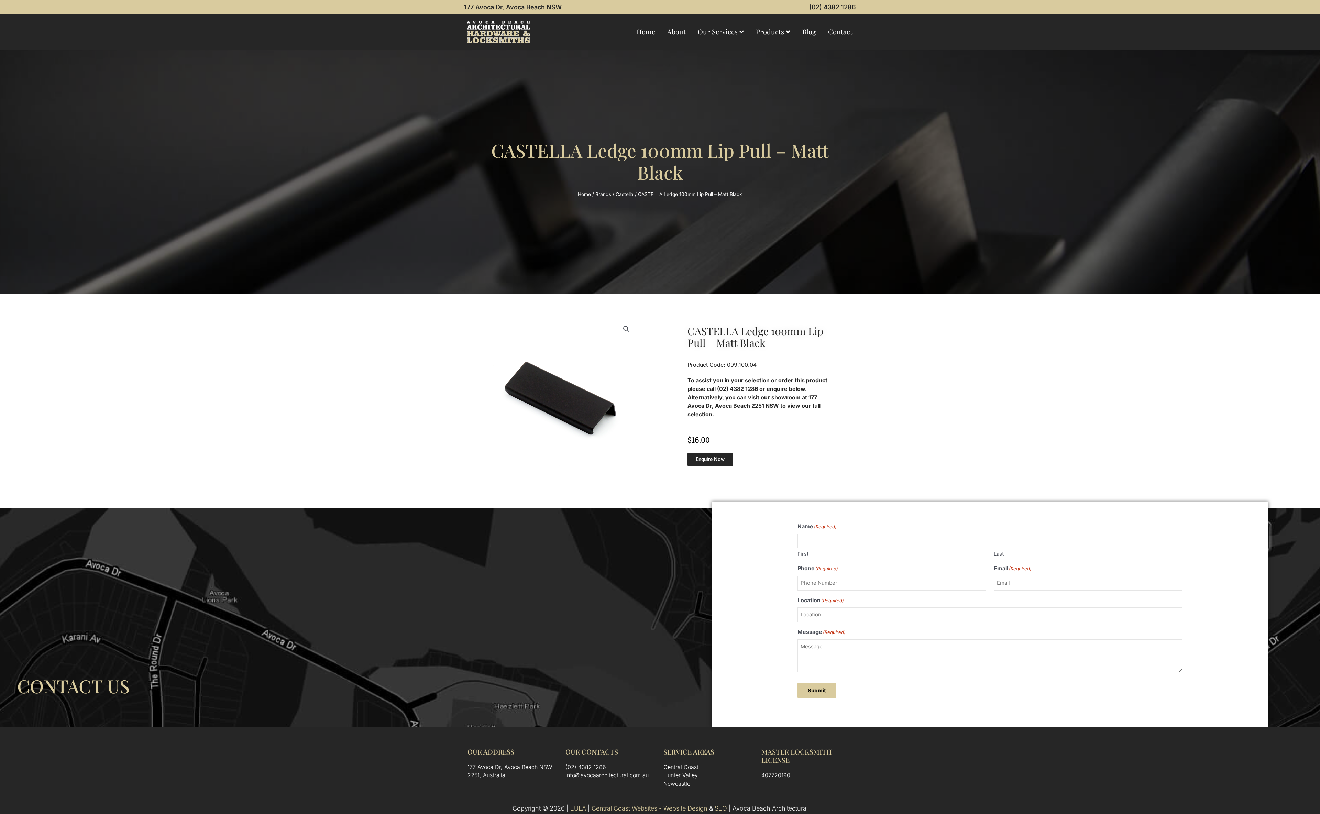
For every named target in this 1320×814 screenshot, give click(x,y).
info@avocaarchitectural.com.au (607, 775)
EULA (578, 808)
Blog (809, 31)
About (676, 31)
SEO (721, 808)
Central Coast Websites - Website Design (649, 808)
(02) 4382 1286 (832, 7)
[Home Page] (498, 32)
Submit (817, 690)
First (803, 554)
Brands (603, 194)
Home (646, 31)
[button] (626, 329)
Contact (840, 31)
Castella (625, 194)
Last (999, 554)
